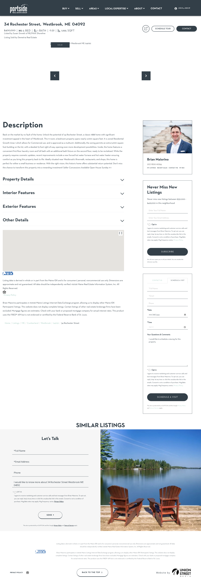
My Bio (181, 168)
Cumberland (32, 323)
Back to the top (91, 572)
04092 (56, 323)
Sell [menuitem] (78, 8)
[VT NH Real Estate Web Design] (181, 573)
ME (23, 323)
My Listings (151, 168)
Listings (16, 323)
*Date (149, 310)
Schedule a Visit (177, 280)
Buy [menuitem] (64, 8)
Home (7, 323)
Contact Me (173, 168)
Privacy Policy (10, 295)
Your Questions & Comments (158, 335)
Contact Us (157, 280)
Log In (180, 8)
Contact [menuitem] (156, 8)
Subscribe (167, 252)
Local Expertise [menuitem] (115, 8)
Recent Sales (162, 168)
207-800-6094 (154, 164)
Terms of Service (154, 408)
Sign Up (187, 8)
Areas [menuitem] (93, 8)
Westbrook (46, 323)
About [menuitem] (138, 8)
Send (49, 515)
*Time (149, 322)
